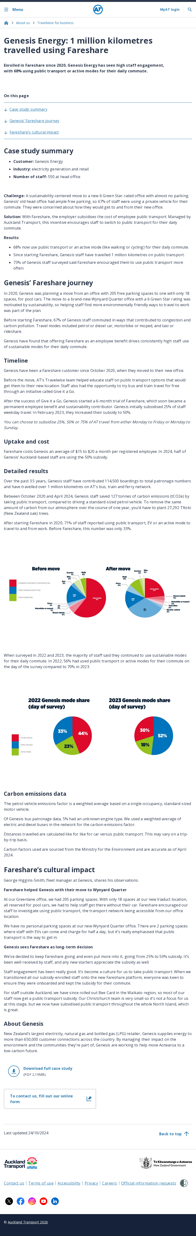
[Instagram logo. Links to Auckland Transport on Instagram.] (32, 1201)
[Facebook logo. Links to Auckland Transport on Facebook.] (20, 1201)
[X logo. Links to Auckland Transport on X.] (9, 1201)
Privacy (91, 1183)
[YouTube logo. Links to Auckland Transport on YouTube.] (43, 1201)
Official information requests (148, 1183)
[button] (50, 1071)
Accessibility (69, 1183)
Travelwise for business (55, 22)
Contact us (14, 1183)
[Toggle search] (190, 9)
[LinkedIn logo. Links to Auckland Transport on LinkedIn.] (55, 1201)
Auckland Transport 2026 (28, 1222)
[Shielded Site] (184, 1183)
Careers (109, 1183)
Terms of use (41, 1183)
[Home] (98, 9)
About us (23, 22)
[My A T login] (169, 9)
